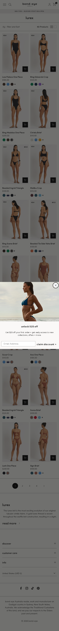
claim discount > (46, 344)
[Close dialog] (55, 285)
